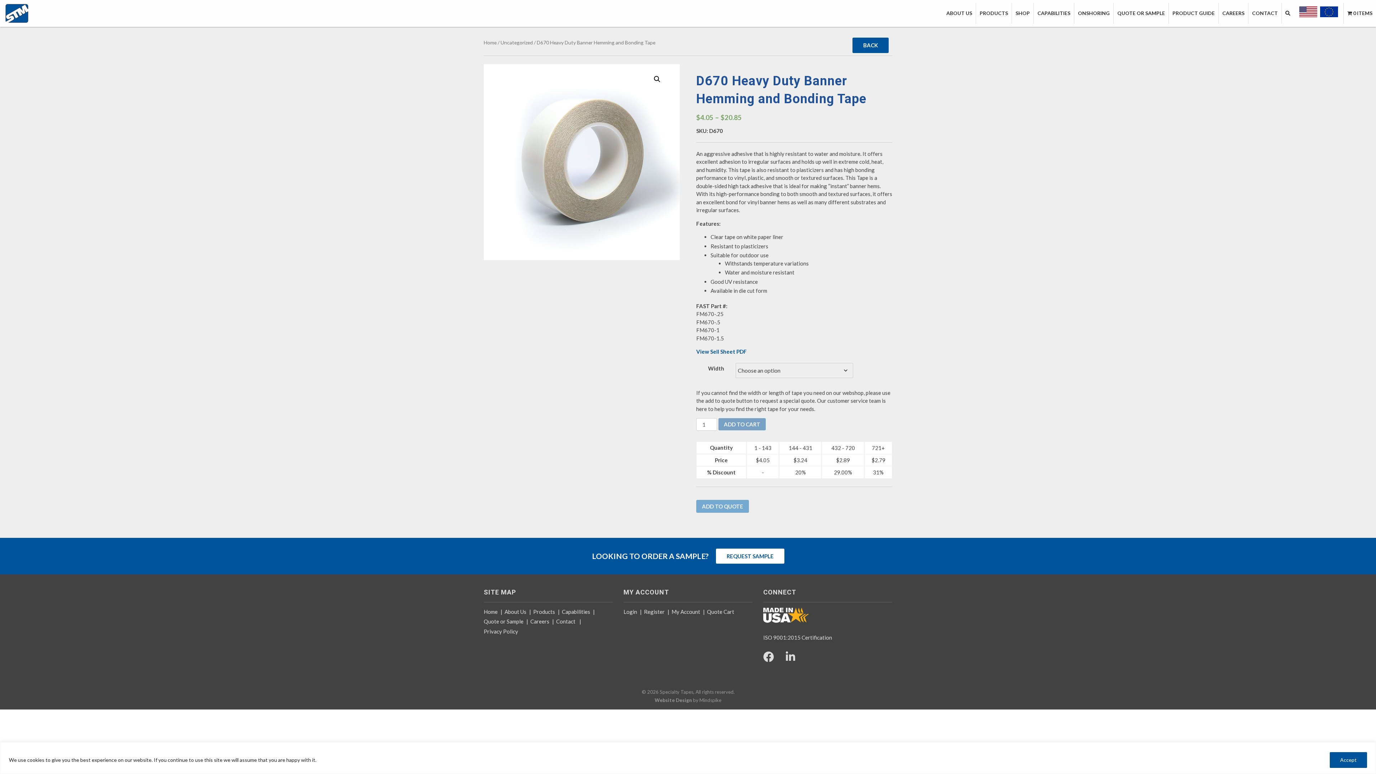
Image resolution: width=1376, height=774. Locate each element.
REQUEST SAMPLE (750, 556)
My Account (686, 611)
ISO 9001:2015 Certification (797, 637)
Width (716, 368)
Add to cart (742, 424)
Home (490, 42)
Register (654, 611)
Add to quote (722, 506)
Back (870, 45)
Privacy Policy (501, 631)
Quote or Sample (504, 621)
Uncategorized (517, 42)
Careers (539, 621)
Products (544, 611)
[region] (688, 758)
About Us (515, 611)
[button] (657, 79)
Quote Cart (720, 611)
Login (630, 611)
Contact (565, 621)
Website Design (673, 700)
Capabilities (576, 611)
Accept (1348, 760)
